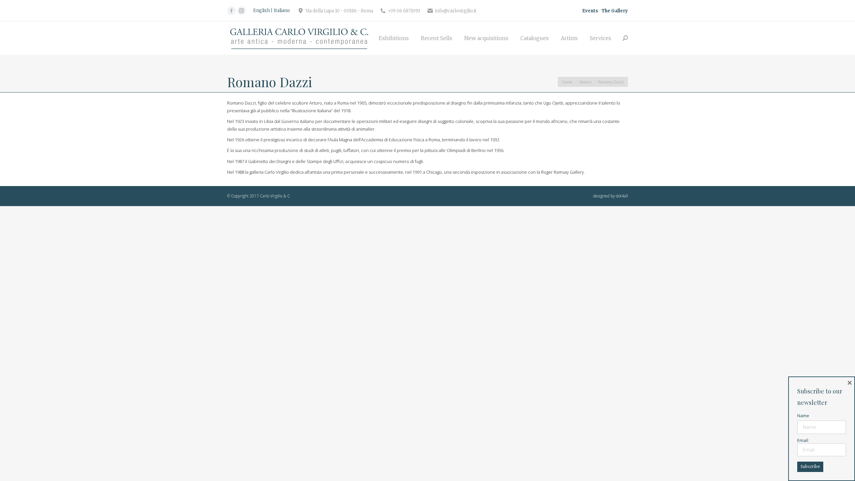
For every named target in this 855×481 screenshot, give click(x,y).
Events (590, 11)
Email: (803, 440)
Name (803, 416)
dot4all (622, 196)
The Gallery (615, 11)
